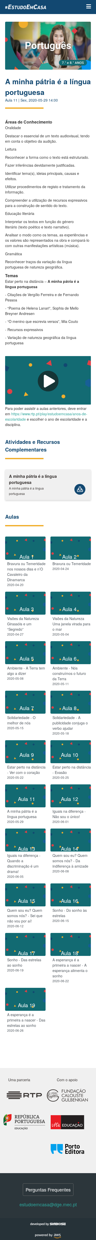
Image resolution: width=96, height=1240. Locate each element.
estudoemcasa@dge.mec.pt (48, 1204)
